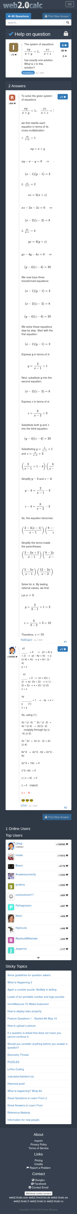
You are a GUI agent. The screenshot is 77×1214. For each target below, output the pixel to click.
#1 (65, 641)
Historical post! (16, 1083)
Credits (38, 1164)
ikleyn (19, 915)
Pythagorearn (24, 905)
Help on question (31, 34)
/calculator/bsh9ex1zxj (20, 1076)
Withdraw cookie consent (38, 1193)
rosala (19, 855)
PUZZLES (13, 1062)
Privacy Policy (38, 1144)
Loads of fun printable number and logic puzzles (35, 997)
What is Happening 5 (19, 982)
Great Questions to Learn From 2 (27, 1098)
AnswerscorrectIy (26, 874)
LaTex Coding (15, 1069)
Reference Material (18, 1112)
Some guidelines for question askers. (29, 975)
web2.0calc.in (38, 1201)
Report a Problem (40, 1168)
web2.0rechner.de (39, 1197)
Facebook (40, 1183)
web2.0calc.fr (21, 1201)
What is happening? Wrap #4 (24, 1091)
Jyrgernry (21, 948)
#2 (65, 807)
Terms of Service (39, 1148)
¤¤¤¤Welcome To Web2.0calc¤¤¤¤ (28, 1004)
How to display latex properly (24, 1011)
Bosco (19, 865)
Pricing (39, 1160)
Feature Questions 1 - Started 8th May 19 (32, 1018)
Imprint (38, 1140)
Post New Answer (58, 16)
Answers (17, 86)
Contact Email (39, 1187)
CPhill (19, 844)
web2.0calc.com (18, 1197)
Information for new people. (23, 1120)
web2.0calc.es (59, 1197)
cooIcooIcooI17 (25, 894)
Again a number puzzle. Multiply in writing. (32, 989)
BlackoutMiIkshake (27, 938)
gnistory (20, 884)
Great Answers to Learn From (25, 1105)
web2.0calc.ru (55, 1201)
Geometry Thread (18, 1055)
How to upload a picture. (21, 1025)
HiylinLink (21, 928)
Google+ (39, 1180)
